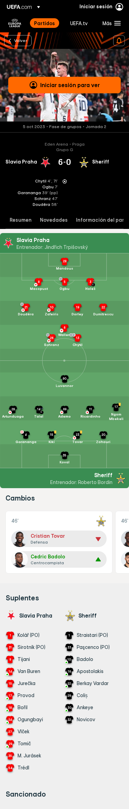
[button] (110, 23)
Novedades (54, 220)
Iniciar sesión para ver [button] (70, 85)
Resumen (21, 220)
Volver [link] (20, 40)
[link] (45, 23)
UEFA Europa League (15, 23)
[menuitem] (46, 23)
